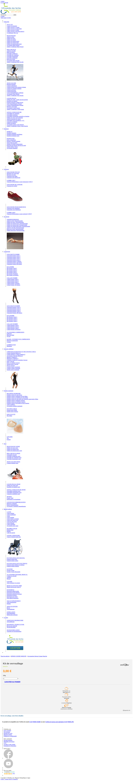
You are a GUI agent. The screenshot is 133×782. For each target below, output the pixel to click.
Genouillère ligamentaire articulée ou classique (18, 116)
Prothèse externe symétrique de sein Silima (17, 396)
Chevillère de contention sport (14, 457)
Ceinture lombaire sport (12, 463)
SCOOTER (10, 569)
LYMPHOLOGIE (11, 344)
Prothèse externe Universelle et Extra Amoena (18, 403)
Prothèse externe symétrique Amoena (16, 400)
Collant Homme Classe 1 (13, 325)
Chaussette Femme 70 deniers (14, 261)
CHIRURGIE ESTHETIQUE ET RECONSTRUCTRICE (21, 351)
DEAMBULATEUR (12, 528)
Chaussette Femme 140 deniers (14, 262)
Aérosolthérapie (10, 621)
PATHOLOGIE (11, 138)
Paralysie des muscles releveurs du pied (16, 145)
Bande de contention (12, 503)
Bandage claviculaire (12, 106)
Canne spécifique (11, 524)
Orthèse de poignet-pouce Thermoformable (17, 223)
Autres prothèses (11, 404)
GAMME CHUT (11, 180)
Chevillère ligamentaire (12, 56)
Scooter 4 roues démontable (13, 571)
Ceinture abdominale (12, 85)
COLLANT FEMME (12, 278)
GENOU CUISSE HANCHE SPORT (16, 489)
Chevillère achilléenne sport (13, 456)
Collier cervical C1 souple (13, 27)
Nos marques (7, 732)
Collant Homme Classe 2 (13, 326)
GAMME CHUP (11, 212)
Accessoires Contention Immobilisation (16, 506)
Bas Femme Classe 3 (12, 271)
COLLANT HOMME (12, 324)
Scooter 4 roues (10, 570)
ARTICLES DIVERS (12, 606)
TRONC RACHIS (11, 83)
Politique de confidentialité (10, 736)
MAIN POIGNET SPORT (13, 446)
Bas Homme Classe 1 (12, 317)
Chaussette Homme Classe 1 (14, 307)
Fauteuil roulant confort (12, 560)
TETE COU (10, 24)
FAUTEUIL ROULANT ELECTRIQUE (17, 563)
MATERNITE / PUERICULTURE (15, 624)
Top (8, 438)
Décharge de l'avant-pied (13, 173)
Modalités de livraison (9, 741)
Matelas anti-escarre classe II (14, 587)
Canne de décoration (12, 521)
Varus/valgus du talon (12, 142)
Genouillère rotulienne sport (13, 491)
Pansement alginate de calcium (14, 594)
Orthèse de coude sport (12, 485)
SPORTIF (9, 496)
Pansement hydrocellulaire (13, 592)
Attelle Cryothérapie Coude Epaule (15, 109)
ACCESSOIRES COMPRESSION (15, 332)
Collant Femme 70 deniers (13, 283)
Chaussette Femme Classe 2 (13, 257)
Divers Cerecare (11, 365)
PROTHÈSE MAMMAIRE (14, 393)
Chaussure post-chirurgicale (13, 177)
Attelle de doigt (10, 37)
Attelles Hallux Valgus (12, 147)
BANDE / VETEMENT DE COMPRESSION (18, 339)
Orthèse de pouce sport (12, 448)
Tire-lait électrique (11, 627)
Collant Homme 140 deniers (13, 329)
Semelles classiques (11, 133)
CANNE (9, 512)
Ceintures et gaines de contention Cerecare (17, 360)
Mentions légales (8, 734)
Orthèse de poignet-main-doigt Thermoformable (18, 226)
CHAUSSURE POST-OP (13, 172)
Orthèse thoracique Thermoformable (15, 230)
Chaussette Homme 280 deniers (14, 313)
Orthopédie (6, 21)
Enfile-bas (9, 333)
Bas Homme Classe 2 (12, 318)
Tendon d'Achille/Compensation (14, 144)
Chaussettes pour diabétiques (14, 209)
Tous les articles (5, 656)
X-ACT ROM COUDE (34, 722)
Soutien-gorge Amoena (12, 411)
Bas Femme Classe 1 (12, 268)
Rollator (9, 531)
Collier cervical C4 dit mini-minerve (15, 31)
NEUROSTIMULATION (13, 630)
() (13, 773)
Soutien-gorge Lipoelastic (13, 369)
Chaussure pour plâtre (12, 176)
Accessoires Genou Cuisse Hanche (15, 124)
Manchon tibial (10, 335)
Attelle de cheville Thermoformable (15, 227)
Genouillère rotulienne (12, 115)
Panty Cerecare (10, 361)
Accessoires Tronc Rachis (13, 94)
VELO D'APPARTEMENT (14, 601)
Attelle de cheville (11, 51)
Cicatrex (9, 342)
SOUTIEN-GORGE (12, 408)
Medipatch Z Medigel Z (12, 358)
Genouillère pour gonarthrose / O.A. (15, 120)
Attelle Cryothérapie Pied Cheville (15, 62)
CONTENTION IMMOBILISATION (16, 502)
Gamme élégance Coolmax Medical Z (16, 354)
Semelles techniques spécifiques (14, 134)
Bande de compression (12, 340)
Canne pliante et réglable (13, 519)
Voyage (8, 336)
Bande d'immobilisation (12, 505)
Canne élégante (10, 523)
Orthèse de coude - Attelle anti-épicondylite (17, 99)
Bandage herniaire (11, 84)
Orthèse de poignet (11, 39)
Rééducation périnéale (12, 614)
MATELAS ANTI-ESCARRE (14, 585)
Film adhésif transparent (12, 598)
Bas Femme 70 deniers (12, 273)
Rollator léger (10, 530)
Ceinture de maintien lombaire (14, 88)
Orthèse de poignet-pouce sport (14, 450)
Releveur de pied (11, 59)
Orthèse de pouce (11, 38)
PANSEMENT (10, 589)
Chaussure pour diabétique (13, 208)
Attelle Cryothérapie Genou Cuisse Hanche (17, 126)
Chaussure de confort (12, 186)
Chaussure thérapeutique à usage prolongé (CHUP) (19, 214)
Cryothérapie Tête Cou (12, 33)
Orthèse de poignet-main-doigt (14, 44)
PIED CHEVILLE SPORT (13, 453)
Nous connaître (7, 730)
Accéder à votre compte (9, 744)
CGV (5, 743)
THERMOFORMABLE (13, 219)
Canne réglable (10, 517)
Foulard (9, 439)
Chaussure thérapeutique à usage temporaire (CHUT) (20, 181)
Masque (9, 578)
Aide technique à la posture (13, 583)
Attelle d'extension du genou (14, 119)
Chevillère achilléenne (12, 53)
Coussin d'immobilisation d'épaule (15, 105)
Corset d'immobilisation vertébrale (15, 92)
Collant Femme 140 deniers (13, 285)
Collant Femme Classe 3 (13, 282)
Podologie (6, 128)
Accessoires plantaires (12, 148)
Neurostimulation (11, 613)
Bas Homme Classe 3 (12, 319)
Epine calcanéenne (11, 140)
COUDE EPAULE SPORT (13, 484)
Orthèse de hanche (11, 123)
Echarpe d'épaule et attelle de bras (15, 102)
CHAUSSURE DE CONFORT (14, 184)
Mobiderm (9, 346)
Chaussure (6, 169)
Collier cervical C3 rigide (13, 30)
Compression (7, 251)
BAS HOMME (10, 315)
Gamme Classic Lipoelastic (13, 367)
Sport (5, 443)
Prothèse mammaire (8, 390)
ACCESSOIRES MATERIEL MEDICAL (17, 574)
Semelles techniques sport (13, 135)
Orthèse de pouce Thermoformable (15, 222)
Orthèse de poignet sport (13, 449)
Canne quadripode (11, 514)
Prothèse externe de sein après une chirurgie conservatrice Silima (22, 399)
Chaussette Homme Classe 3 (14, 310)
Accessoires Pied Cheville (13, 60)
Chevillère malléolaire (12, 57)
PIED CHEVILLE (11, 49)
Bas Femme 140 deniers (12, 275)
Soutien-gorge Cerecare (12, 364)
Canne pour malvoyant (12, 520)
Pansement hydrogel (12, 595)
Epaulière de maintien (12, 101)
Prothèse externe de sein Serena (14, 395)
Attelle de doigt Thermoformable (15, 220)
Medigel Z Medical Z (12, 357)
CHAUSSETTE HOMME (13, 306)
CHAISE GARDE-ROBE (13, 535)
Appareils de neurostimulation (14, 631)
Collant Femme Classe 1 (13, 279)
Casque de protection (12, 26)
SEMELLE (9, 131)
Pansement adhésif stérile (13, 591)
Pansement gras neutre (12, 596)
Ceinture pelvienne (11, 90)
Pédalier (9, 603)
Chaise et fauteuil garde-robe (14, 537)
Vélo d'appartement (11, 602)
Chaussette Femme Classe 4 (13, 260)
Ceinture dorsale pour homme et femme (16, 87)
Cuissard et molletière (12, 122)
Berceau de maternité (12, 626)
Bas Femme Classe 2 (12, 269)
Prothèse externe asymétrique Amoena (16, 402)
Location (6, 617)
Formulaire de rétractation (10, 745)
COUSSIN (9, 581)
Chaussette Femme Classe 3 (13, 258)
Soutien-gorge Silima (12, 410)
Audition (9, 577)
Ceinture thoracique (11, 91)
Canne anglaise (10, 513)
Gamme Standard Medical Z (14, 353)
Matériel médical (8, 509)
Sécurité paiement (8, 740)
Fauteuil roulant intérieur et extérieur (15, 565)
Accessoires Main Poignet (13, 45)
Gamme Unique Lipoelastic (13, 368)
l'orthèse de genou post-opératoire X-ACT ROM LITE (59, 722)
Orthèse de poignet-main (13, 42)
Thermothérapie (10, 609)
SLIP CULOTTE (11, 414)
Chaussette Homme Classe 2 (14, 308)
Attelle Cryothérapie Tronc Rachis (15, 95)
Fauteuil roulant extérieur (13, 566)
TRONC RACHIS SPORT (13, 461)
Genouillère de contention (13, 113)
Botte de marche (11, 52)
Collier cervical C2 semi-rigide (14, 28)
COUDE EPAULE (11, 98)
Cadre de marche (11, 532)
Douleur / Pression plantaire (13, 141)
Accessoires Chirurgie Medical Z (15, 356)
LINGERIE (10, 436)
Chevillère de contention (13, 55)
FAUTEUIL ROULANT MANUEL (16, 558)
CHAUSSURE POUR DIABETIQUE (16, 207)
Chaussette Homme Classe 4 (14, 311)
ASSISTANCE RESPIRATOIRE (15, 620)
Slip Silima (9, 415)
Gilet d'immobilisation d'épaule (14, 104)
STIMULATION (11, 612)
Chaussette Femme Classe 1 (13, 255)
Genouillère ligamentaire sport (14, 492)
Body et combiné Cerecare (13, 362)
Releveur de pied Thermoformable (15, 229)
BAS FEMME (10, 266)
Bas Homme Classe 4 (12, 321)
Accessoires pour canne (12, 525)
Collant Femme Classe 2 (13, 280)
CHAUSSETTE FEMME (13, 254)
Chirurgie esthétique (8, 349)
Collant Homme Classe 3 (13, 328)
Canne (8, 516)
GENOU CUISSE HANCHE (14, 112)
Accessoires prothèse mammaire (14, 406)
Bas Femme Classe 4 (12, 272)
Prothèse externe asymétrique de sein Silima (17, 397)
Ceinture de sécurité (11, 576)
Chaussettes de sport (12, 454)
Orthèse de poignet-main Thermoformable (17, 225)
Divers (8, 608)
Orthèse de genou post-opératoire (15, 117)
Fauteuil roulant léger (12, 559)
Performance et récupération (13, 499)
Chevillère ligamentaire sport (14, 459)
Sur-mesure (6, 216)
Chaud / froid (10, 498)
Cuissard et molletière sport (13, 494)
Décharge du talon (11, 174)
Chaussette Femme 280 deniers (14, 264)
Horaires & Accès (8, 733)
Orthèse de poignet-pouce (13, 41)
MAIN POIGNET (11, 35)
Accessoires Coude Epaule (13, 108)
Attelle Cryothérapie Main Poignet (15, 46)
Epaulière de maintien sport (13, 487)
